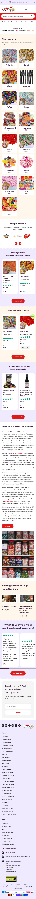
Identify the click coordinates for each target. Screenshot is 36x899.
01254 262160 (10, 853)
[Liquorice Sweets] (26, 77)
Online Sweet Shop (8, 787)
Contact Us (5, 835)
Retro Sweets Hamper (9, 814)
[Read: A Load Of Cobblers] (9, 598)
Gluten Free (9, 192)
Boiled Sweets (6, 739)
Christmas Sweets (7, 808)
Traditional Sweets (8, 781)
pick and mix (8, 501)
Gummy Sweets (7, 748)
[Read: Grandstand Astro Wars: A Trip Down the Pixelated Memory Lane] (27, 598)
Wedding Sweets (7, 799)
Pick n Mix (9, 65)
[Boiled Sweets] (26, 56)
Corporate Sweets (8, 796)
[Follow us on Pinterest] (13, 725)
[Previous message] (2, 3)
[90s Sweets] (26, 183)
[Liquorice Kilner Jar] (9, 381)
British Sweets (6, 793)
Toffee (9, 108)
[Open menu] (32, 9)
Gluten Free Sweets (8, 772)
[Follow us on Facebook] (3, 725)
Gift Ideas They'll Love (9, 129)
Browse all (18, 301)
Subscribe (18, 712)
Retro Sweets (6, 778)
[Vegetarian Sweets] (9, 162)
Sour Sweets (6, 757)
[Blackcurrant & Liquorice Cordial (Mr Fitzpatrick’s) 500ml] (27, 381)
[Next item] (20, 243)
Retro (9, 150)
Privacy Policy (6, 841)
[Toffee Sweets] (9, 98)
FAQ (3, 829)
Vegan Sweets (6, 769)
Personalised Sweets (8, 784)
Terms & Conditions (8, 844)
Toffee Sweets (6, 760)
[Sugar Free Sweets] (26, 141)
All (10, 213)
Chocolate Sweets (7, 745)
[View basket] (29, 9)
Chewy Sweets (6, 742)
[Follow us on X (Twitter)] (16, 725)
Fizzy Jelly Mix (7, 331)
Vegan (26, 171)
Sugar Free (26, 150)
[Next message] (34, 3)
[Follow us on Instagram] (6, 725)
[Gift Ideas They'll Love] (9, 119)
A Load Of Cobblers (9, 607)
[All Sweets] (9, 204)
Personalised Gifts (26, 129)
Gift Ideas (5, 766)
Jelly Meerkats (25, 276)
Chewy (9, 87)
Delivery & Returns (7, 832)
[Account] (25, 9)
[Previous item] (16, 243)
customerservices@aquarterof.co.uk (18, 857)
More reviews (18, 673)
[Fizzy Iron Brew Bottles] (9, 267)
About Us (5, 823)
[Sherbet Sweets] (26, 98)
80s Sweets (5, 802)
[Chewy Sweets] (9, 77)
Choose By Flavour (8, 775)
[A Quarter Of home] (9, 9)
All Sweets (5, 736)
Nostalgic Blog (6, 826)
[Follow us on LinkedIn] (19, 725)
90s (26, 192)
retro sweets (19, 453)
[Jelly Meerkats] (27, 267)
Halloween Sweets (8, 811)
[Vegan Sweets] (26, 162)
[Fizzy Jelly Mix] (9, 322)
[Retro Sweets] (9, 141)
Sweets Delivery (7, 838)
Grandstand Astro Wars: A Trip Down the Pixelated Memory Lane (25, 610)
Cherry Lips (24, 331)
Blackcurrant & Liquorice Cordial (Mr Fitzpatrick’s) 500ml (26, 393)
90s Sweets (5, 805)
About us (7, 526)
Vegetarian (10, 171)
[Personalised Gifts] (26, 119)
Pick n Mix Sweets (7, 751)
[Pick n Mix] (9, 56)
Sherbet (26, 108)
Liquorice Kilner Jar (8, 391)
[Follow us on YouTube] (9, 725)
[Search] (32, 16)
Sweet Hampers (7, 790)
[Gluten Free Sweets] (9, 183)
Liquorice (26, 87)
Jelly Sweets (5, 763)
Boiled (26, 66)
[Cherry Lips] (27, 322)
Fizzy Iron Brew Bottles (8, 277)
